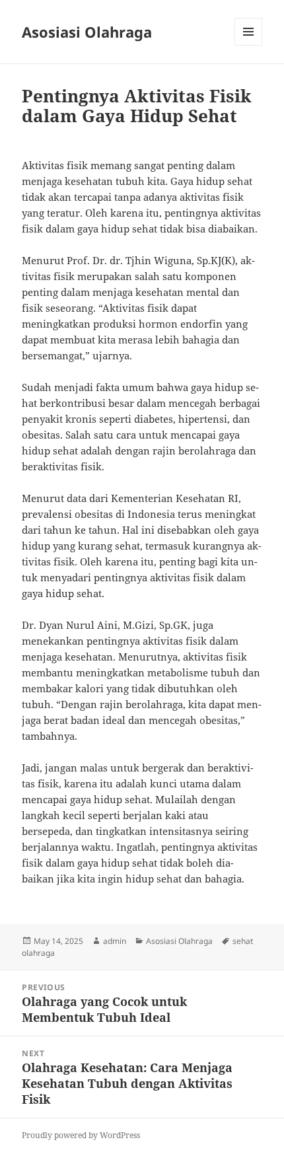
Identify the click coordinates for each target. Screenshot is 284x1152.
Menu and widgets (248, 45)
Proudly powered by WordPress (81, 1135)
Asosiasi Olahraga (87, 32)
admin (114, 941)
